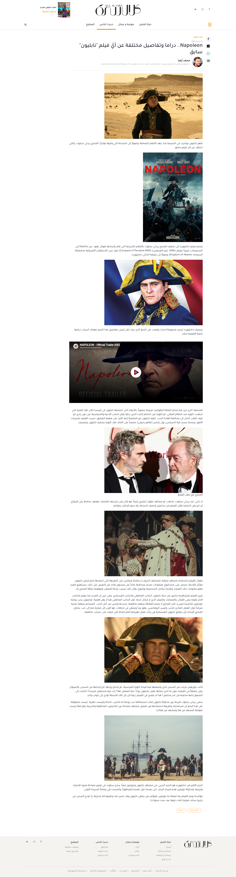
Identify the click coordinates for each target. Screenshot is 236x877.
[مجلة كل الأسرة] (198, 844)
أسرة (168, 847)
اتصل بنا (123, 871)
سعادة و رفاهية (164, 855)
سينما (180, 810)
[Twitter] (208, 46)
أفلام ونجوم (194, 810)
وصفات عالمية (71, 847)
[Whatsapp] (208, 53)
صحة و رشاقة (164, 851)
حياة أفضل (145, 24)
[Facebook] (208, 39)
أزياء (137, 847)
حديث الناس (106, 24)
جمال (137, 851)
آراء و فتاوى (102, 855)
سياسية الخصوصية (77, 871)
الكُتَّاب (113, 871)
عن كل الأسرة (162, 871)
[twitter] (195, 10)
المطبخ (90, 24)
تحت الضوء (198, 37)
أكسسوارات (133, 855)
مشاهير (104, 847)
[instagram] (202, 10)
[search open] (27, 25)
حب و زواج (166, 860)
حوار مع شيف (72, 851)
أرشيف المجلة (49, 12)
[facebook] (209, 10)
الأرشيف (135, 871)
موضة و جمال (126, 24)
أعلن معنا (147, 871)
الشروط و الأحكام (98, 871)
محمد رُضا (184, 60)
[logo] (118, 9)
